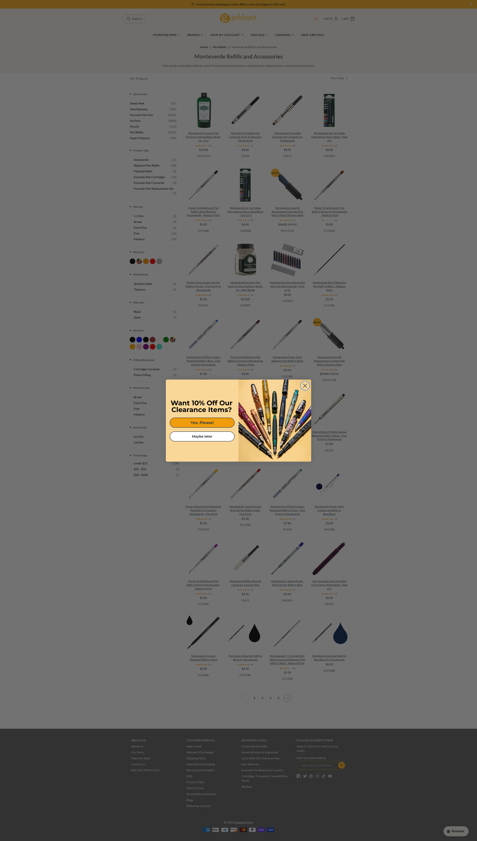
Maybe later (202, 436)
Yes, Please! (202, 422)
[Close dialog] (305, 385)
